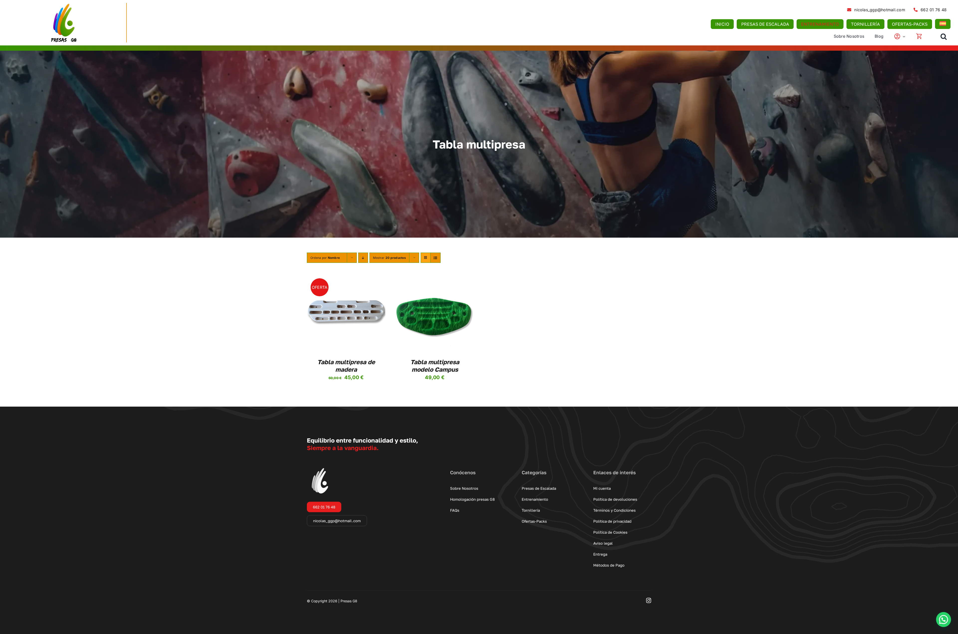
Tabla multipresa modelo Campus (434, 365)
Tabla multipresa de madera (346, 365)
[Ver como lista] (435, 258)
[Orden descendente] (363, 258)
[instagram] (648, 600)
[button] (944, 36)
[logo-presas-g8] (63, 4)
